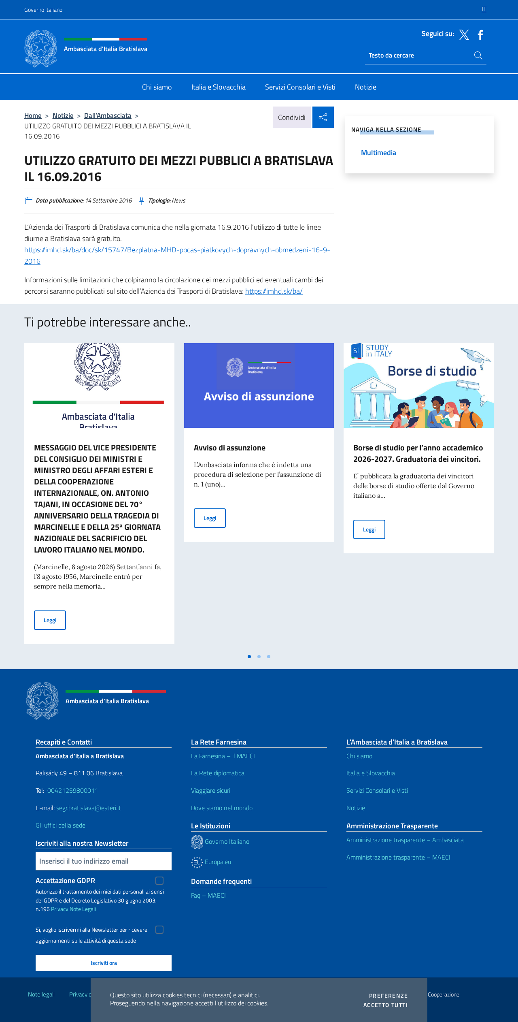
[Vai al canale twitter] (462, 34)
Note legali (41, 994)
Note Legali (83, 909)
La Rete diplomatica (217, 773)
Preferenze (388, 996)
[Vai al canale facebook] (478, 34)
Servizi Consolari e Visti (377, 790)
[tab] (249, 656)
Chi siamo (359, 756)
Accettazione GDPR (65, 880)
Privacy (59, 909)
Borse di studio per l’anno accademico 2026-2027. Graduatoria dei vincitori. (418, 453)
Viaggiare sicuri (210, 790)
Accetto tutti (385, 1005)
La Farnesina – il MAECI (223, 756)
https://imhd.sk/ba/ (274, 291)
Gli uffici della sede (60, 825)
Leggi (55, 619)
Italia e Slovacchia (370, 773)
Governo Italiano (43, 9)
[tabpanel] (99, 496)
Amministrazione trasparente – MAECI (398, 857)
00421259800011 (72, 790)
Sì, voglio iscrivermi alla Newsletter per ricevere (91, 929)
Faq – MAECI (208, 895)
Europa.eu (217, 861)
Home (33, 115)
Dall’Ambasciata (108, 115)
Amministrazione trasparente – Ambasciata (405, 840)
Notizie (63, 115)
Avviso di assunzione (229, 447)
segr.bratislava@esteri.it (88, 808)
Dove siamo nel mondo (222, 808)
